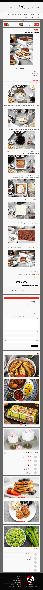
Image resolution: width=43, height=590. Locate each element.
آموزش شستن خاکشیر (28, 559)
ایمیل (21, 336)
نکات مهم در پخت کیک (28, 473)
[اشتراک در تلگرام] (21, 282)
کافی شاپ (37, 17)
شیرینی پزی (14, 14)
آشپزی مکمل (32, 14)
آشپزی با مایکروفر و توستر (21, 375)
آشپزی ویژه (25, 14)
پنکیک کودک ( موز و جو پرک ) (21, 523)
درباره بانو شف (18, 576)
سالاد (21, 423)
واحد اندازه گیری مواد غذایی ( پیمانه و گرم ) (14, 586)
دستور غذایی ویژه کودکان (21, 497)
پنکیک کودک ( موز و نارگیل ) (21, 499)
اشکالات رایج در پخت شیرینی (27, 465)
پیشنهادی (25, 17)
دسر (8, 14)
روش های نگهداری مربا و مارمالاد (26, 461)
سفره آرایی (31, 17)
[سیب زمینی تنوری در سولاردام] (32, 24)
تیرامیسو (36, 285)
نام (21, 331)
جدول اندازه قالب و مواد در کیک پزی (26, 457)
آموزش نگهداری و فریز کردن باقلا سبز (26, 571)
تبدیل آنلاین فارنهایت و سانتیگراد (15, 584)
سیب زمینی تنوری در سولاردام (21, 377)
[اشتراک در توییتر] (17, 282)
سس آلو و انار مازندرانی (25, 25)
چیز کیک (36, 29)
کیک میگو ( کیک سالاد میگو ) (11, 25)
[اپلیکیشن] (26, 282)
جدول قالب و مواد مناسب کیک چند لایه (32, 452)
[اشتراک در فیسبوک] (19, 282)
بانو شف (21, 6)
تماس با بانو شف (17, 578)
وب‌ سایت (21, 340)
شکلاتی (29, 285)
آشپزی (38, 14)
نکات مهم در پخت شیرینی (27, 469)
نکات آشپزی (36, 548)
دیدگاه (36, 318)
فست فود (19, 14)
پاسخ (32, 303)
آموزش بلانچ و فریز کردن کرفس (33, 550)
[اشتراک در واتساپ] (24, 282)
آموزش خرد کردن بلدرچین (27, 567)
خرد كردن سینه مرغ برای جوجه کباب (26, 563)
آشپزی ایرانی (21, 399)
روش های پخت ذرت (28, 555)
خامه (38, 105)
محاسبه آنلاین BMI (17, 582)
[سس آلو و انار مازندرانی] (19, 24)
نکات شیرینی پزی (35, 451)
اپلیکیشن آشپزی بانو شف (16, 580)
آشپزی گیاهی (29, 553)
